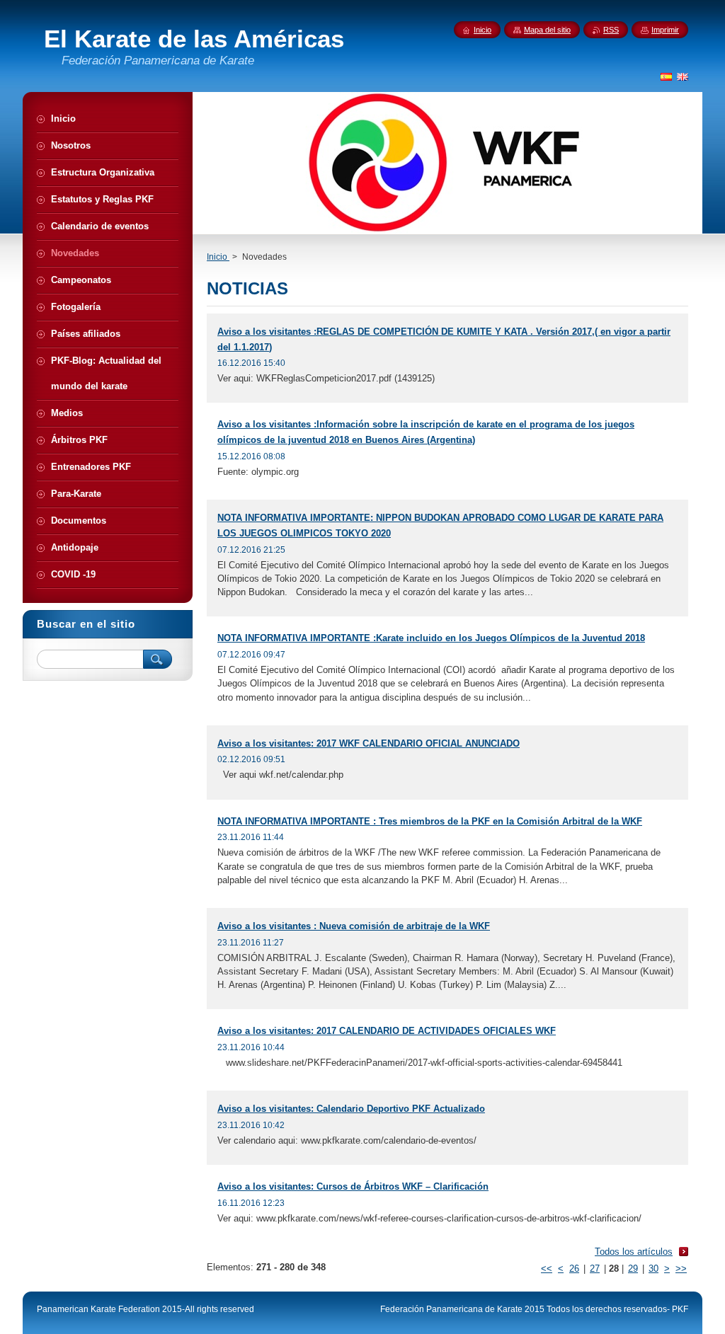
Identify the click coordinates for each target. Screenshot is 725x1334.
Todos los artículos (634, 1251)
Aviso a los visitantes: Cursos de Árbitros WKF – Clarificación (353, 1186)
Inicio (218, 257)
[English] (682, 76)
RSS (611, 29)
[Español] (666, 76)
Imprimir (665, 29)
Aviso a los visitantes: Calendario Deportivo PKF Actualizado (351, 1108)
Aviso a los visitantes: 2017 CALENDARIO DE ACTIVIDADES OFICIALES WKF (386, 1030)
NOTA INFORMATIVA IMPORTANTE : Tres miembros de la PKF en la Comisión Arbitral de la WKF (429, 821)
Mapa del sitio (547, 29)
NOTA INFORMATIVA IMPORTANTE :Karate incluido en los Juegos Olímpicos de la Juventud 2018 (431, 638)
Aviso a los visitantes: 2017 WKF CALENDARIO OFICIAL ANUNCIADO (368, 743)
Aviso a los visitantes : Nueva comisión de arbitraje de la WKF (353, 926)
